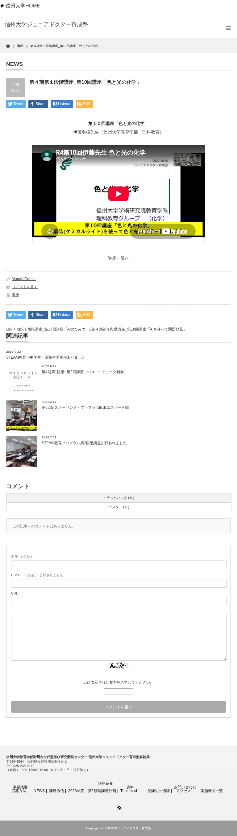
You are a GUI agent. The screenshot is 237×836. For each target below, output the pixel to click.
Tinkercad (128, 791)
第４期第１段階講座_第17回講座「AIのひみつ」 (49, 329)
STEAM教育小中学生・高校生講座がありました (45, 357)
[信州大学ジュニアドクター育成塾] (52, 24)
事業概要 (20, 787)
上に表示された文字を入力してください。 (118, 682)
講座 (15, 294)
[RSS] (118, 806)
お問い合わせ (185, 787)
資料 (130, 787)
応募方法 (18, 791)
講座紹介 (105, 783)
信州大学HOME (22, 5)
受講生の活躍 (159, 791)
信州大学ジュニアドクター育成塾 (128, 828)
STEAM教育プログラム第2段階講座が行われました (84, 443)
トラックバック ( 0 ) (118, 498)
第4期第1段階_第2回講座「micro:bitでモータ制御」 (84, 372)
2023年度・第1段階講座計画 (92, 791)
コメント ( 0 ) (119, 507)
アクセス (183, 791)
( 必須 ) (21, 556)
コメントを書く (25, 287)
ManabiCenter (24, 279)
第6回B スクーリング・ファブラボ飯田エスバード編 (85, 407)
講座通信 (56, 791)
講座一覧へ (118, 258)
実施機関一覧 (212, 791)
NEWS (39, 791)
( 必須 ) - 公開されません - (38, 575)
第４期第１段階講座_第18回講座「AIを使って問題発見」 (139, 329)
